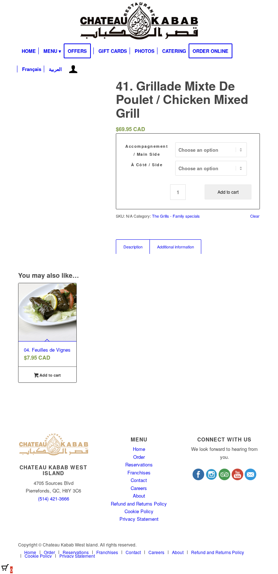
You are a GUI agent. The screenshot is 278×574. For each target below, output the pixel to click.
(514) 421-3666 (53, 498)
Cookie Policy (139, 511)
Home (139, 448)
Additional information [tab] (175, 247)
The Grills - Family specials (176, 216)
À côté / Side (147, 164)
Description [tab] (133, 247)
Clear (255, 216)
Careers (139, 488)
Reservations (139, 464)
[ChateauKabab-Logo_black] (139, 21)
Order (139, 456)
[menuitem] (28, 51)
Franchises (139, 472)
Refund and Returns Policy (139, 503)
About (139, 495)
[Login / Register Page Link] (73, 70)
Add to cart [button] (49, 375)
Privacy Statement (139, 518)
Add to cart (228, 192)
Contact (139, 480)
